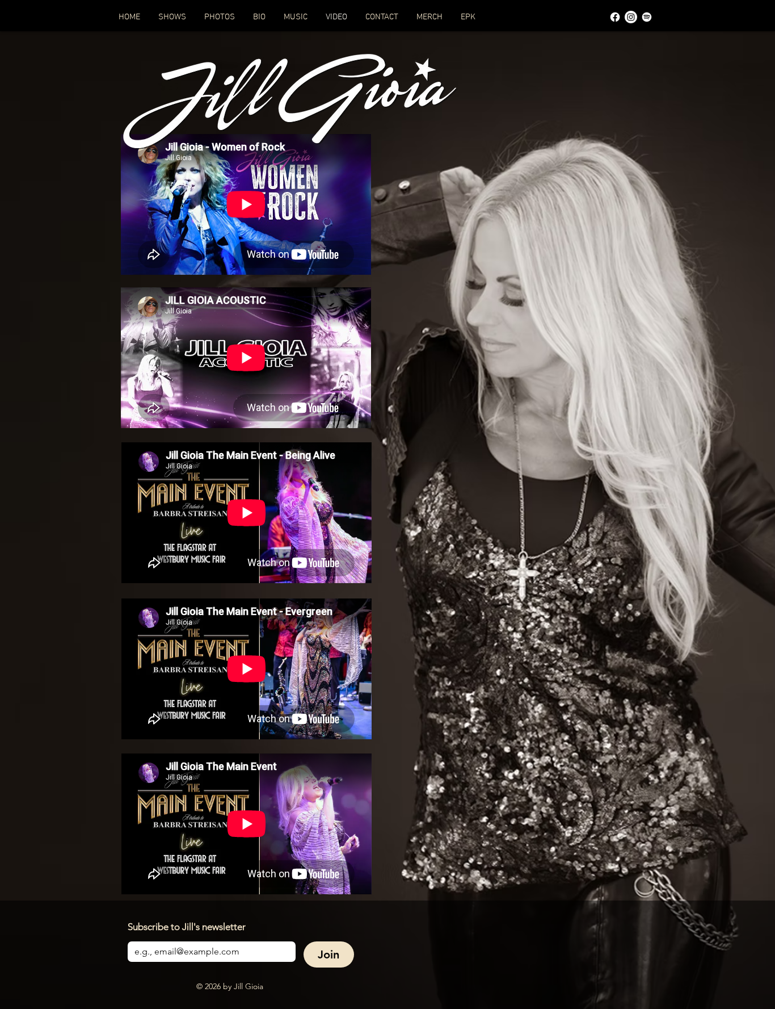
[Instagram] (631, 17)
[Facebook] (615, 17)
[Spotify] (647, 17)
